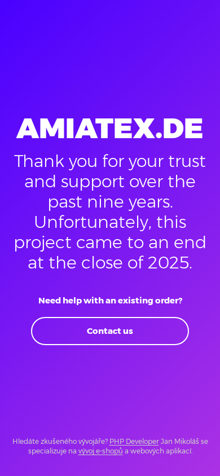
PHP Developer (134, 441)
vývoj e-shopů (100, 451)
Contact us (110, 330)
